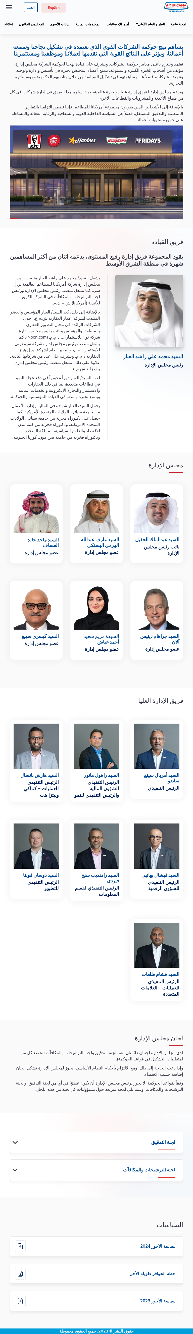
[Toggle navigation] (9, 7)
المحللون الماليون (31, 24)
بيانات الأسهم (59, 24)
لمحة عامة (178, 24)
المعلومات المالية (88, 24)
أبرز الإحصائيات (118, 24)
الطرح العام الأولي (151, 24)
